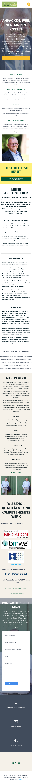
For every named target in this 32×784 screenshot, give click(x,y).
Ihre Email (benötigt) (10, 642)
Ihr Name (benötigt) (10, 635)
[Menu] (28, 4)
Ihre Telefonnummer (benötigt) (13, 649)
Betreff (7, 656)
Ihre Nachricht (8, 663)
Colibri (20, 779)
